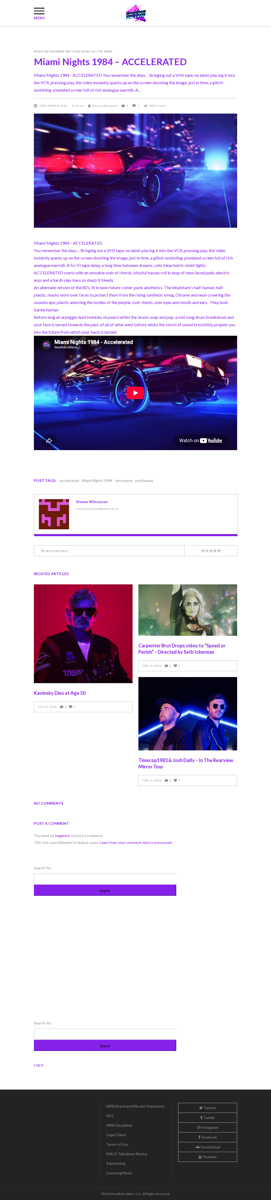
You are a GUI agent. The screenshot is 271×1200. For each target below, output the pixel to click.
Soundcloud (210, 1147)
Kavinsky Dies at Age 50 (59, 693)
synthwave (144, 480)
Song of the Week (97, 51)
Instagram (209, 1127)
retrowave (123, 480)
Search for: (43, 868)
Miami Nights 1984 (97, 480)
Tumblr (208, 1117)
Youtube (209, 1156)
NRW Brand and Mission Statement (135, 1106)
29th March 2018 (53, 105)
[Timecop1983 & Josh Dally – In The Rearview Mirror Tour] (187, 713)
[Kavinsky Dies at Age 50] (83, 633)
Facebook (208, 1137)
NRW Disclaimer (119, 1125)
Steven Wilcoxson (105, 105)
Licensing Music (119, 1173)
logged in (62, 835)
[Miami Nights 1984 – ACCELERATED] (54, 514)
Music (39, 51)
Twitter (209, 1107)
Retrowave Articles (62, 51)
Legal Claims (116, 1134)
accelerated (69, 480)
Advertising (115, 1163)
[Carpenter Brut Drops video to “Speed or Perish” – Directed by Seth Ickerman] (187, 609)
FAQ (110, 1115)
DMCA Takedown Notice (126, 1154)
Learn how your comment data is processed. (136, 842)
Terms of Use (117, 1144)
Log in (39, 1065)
